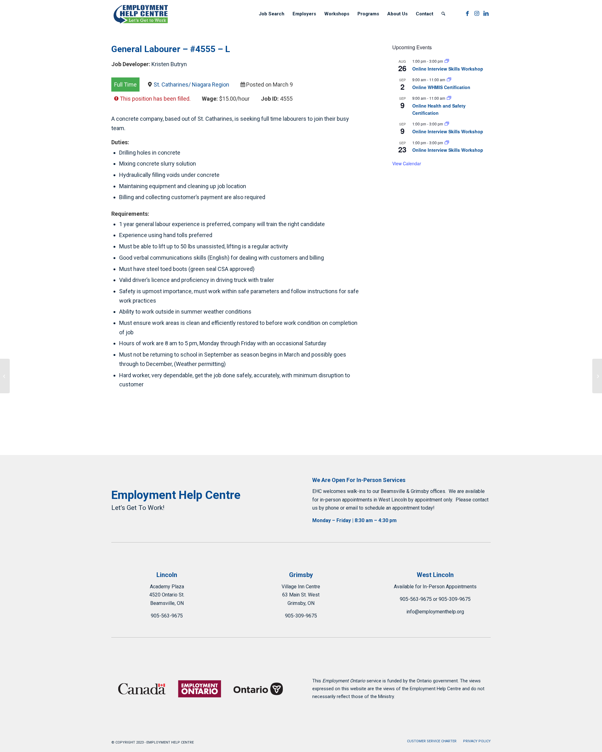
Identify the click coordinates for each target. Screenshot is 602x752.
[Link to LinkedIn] (486, 13)
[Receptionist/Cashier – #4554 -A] (5, 376)
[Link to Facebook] (467, 13)
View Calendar (406, 163)
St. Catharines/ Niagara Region (191, 84)
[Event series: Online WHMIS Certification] (449, 79)
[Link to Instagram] (476, 13)
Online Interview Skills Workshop (447, 69)
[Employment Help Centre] (141, 14)
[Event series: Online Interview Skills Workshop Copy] (447, 61)
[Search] (443, 14)
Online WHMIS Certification (441, 87)
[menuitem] (271, 14)
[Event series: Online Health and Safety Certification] (449, 98)
